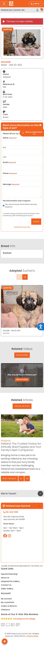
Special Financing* (9, 574)
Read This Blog (9, 478)
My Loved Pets (7, 602)
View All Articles (22, 406)
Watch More (22, 355)
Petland (5, 440)
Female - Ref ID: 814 (11, 330)
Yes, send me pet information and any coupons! (21, 205)
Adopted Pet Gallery (10, 581)
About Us (5, 577)
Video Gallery (7, 588)
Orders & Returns (9, 606)
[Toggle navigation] (4, 3)
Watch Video (22, 379)
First (4, 147)
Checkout (5, 609)
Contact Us (6, 585)
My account (6, 598)
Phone (10, 173)
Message (11, 184)
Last (4, 157)
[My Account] (37, 10)
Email (9, 162)
